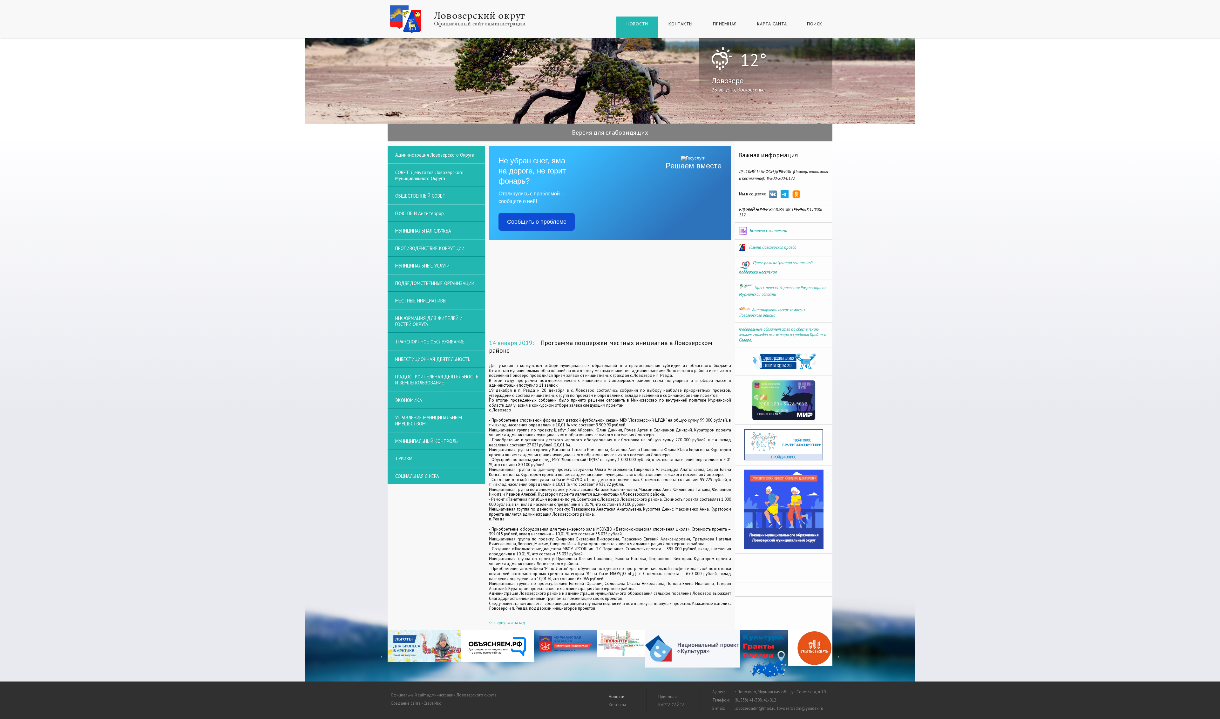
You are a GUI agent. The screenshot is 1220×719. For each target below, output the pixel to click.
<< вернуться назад (507, 622)
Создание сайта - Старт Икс (416, 703)
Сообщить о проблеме (536, 222)
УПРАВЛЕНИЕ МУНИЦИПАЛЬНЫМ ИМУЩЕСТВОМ (428, 421)
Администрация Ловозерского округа (434, 155)
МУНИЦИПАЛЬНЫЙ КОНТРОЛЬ (426, 441)
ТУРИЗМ (403, 459)
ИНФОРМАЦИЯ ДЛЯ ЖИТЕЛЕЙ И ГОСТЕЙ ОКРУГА (429, 321)
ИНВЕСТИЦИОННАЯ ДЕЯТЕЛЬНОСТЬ (433, 359)
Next (837, 656)
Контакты (680, 24)
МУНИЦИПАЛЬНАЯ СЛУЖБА (423, 231)
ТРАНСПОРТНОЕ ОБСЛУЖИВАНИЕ (430, 342)
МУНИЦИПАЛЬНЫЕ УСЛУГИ (422, 266)
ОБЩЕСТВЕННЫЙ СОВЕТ (420, 196)
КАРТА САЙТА (772, 24)
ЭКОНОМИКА (408, 400)
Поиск (814, 24)
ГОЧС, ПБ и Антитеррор (419, 213)
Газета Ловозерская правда (772, 247)
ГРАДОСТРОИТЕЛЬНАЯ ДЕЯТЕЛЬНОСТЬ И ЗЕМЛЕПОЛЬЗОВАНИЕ (436, 380)
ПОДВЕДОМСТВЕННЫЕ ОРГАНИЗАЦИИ (434, 283)
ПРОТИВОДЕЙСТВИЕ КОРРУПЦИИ (429, 248)
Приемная (725, 24)
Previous (383, 656)
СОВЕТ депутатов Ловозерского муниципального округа (429, 175)
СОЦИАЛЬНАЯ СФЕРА (417, 476)
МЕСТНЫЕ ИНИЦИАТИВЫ (420, 301)
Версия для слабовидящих (610, 132)
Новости (637, 24)
